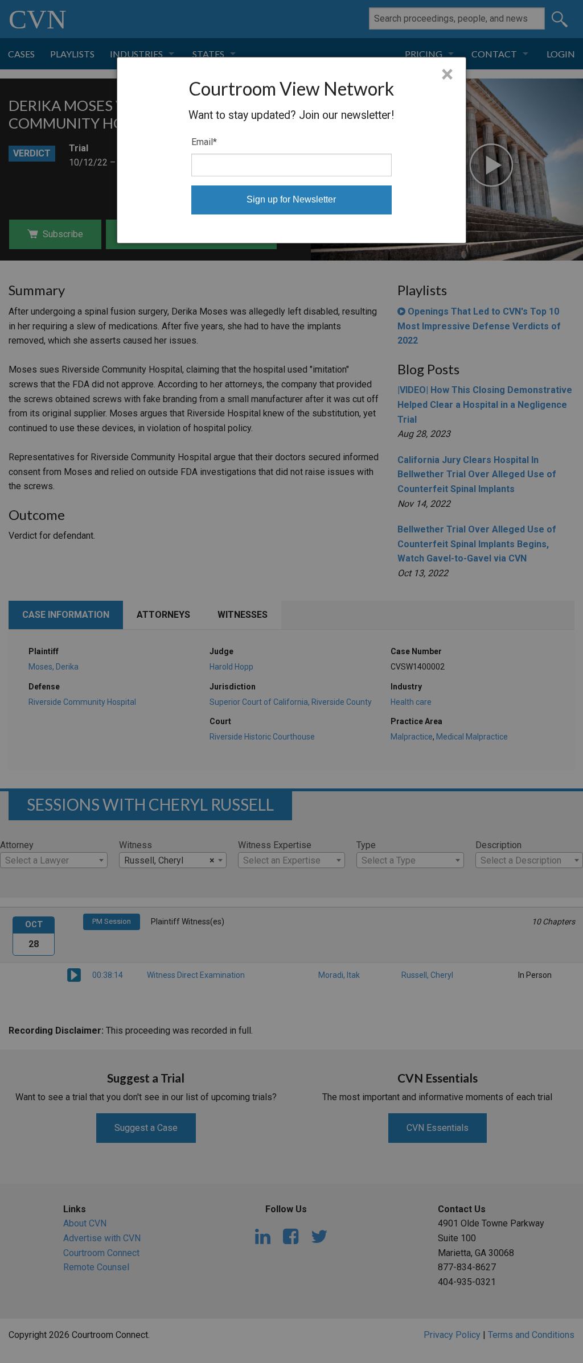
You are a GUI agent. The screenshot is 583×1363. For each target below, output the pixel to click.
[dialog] (291, 150)
